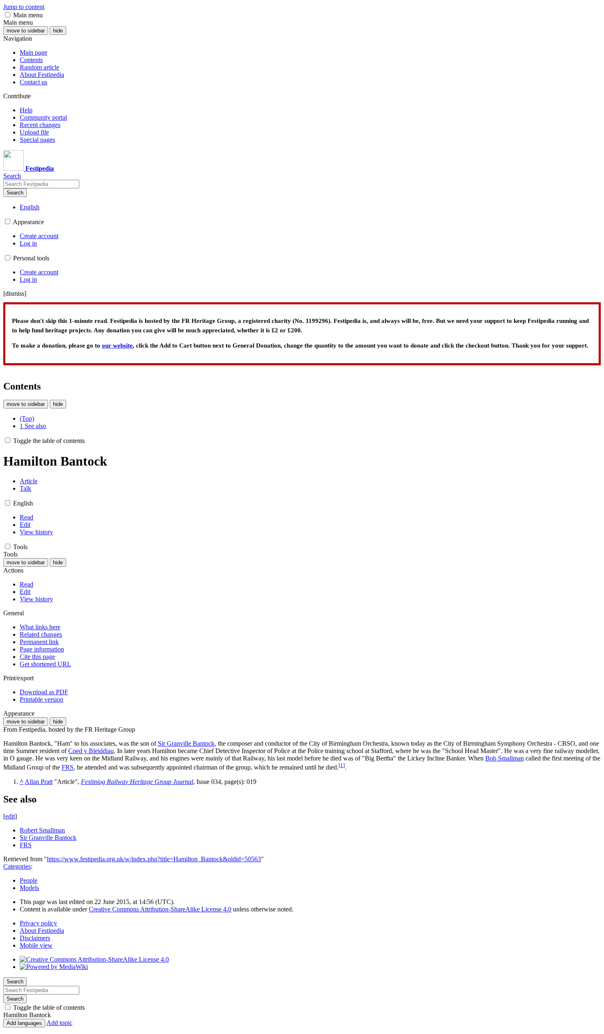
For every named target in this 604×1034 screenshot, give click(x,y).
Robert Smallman (42, 830)
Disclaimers (35, 937)
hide (58, 31)
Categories (17, 866)
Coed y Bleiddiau (91, 750)
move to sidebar (26, 31)
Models (29, 887)
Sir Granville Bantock (186, 743)
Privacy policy (38, 923)
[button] (7, 14)
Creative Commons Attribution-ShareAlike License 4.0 (160, 909)
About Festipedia (42, 930)
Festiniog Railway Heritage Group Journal (137, 781)
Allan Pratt (39, 781)
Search (15, 193)
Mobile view (36, 945)
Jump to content (23, 6)
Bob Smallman (504, 758)
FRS (68, 767)
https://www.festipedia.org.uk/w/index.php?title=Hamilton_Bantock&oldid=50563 (154, 858)
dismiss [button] (14, 293)
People (28, 880)
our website (117, 345)
